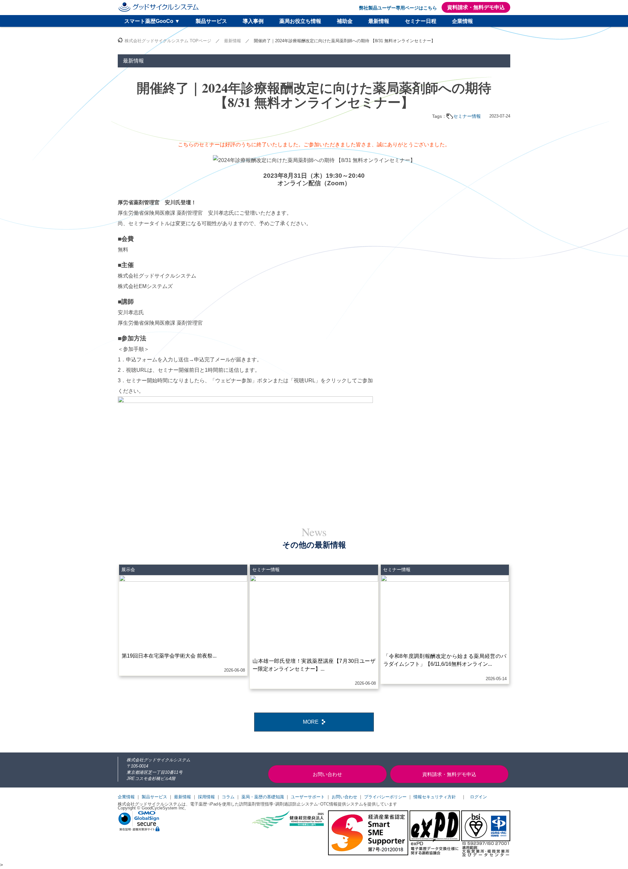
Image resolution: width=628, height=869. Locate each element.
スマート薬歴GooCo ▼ (152, 21)
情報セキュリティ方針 (434, 796)
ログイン (478, 796)
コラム (228, 796)
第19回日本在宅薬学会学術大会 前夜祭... (169, 656)
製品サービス (211, 21)
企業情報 (462, 21)
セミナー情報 (467, 116)
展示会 (128, 569)
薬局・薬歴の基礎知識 (262, 796)
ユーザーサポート (308, 796)
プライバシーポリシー (385, 796)
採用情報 (206, 796)
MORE (311, 722)
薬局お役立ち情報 (300, 21)
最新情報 (378, 21)
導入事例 (253, 21)
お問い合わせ (344, 796)
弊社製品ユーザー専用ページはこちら (398, 7)
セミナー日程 (420, 21)
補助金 (345, 21)
